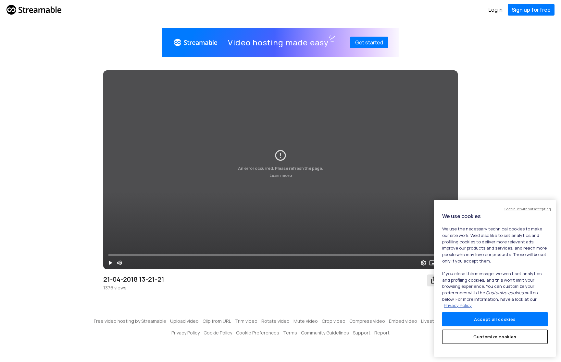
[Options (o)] (423, 263)
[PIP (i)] (432, 263)
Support (361, 333)
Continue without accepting (527, 208)
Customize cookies (495, 337)
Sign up (531, 9)
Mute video (305, 321)
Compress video (367, 321)
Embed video (403, 321)
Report (382, 333)
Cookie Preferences (257, 333)
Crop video (333, 321)
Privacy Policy (185, 333)
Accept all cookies (495, 319)
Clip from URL (217, 321)
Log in (496, 9)
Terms (290, 333)
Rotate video (275, 321)
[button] (110, 263)
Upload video (184, 321)
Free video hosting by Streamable (130, 321)
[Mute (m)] (119, 263)
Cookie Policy (218, 333)
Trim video (246, 321)
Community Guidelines (325, 333)
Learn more (280, 175)
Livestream (433, 321)
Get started (369, 42)
